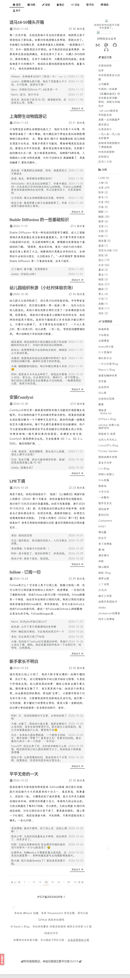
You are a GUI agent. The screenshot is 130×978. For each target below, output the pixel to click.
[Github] (114, 45)
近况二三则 (105, 161)
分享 (101, 187)
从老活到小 (105, 129)
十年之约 (103, 491)
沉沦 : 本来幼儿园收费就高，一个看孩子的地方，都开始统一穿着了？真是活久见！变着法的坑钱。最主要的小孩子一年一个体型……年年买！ (46, 738)
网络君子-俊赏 (107, 433)
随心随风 (103, 567)
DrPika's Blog (107, 419)
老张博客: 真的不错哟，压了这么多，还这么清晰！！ (39, 830)
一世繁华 (103, 497)
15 (52, 882)
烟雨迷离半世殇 (107, 457)
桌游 (101, 245)
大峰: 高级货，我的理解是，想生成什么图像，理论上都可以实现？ (39, 453)
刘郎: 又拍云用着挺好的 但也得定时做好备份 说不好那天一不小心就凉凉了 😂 (38, 846)
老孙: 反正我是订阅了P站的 (27, 636)
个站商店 (103, 335)
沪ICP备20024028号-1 (51, 896)
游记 (101, 260)
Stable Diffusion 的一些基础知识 (39, 219)
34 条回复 (79, 294)
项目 (101, 313)
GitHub (42, 919)
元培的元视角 (106, 398)
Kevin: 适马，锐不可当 (25, 94)
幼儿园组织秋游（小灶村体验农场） (42, 288)
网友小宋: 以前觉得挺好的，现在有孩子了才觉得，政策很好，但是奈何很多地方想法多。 (39, 759)
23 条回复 (79, 487)
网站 (101, 284)
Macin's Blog (106, 369)
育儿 (101, 294)
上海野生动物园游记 (28, 116)
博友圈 (102, 532)
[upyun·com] (61, 947)
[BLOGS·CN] (41, 947)
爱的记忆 (103, 514)
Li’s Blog (103, 468)
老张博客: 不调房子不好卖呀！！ (31, 548)
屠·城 (101, 549)
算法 (101, 274)
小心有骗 (103, 480)
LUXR (101, 178)
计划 (101, 298)
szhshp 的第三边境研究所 (108, 426)
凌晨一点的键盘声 (109, 119)
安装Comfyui (21, 397)
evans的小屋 (106, 346)
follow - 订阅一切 (25, 572)
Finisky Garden (108, 451)
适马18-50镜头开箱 (27, 22)
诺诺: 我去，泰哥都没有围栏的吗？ (32, 178)
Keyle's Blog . (23, 926)
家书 (101, 197)
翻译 (101, 289)
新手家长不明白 (24, 661)
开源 (101, 207)
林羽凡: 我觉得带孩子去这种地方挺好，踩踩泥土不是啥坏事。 (39, 351)
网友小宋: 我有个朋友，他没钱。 (31, 558)
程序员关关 (105, 503)
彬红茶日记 (105, 358)
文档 (101, 231)
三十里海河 (105, 352)
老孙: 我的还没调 (21, 535)
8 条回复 (79, 403)
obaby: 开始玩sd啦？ (24, 274)
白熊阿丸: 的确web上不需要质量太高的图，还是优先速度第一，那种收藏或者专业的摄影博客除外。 (43, 854)
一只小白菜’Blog (108, 363)
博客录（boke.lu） (105, 412)
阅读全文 (76, 108)
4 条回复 (79, 226)
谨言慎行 (103, 555)
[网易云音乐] (106, 49)
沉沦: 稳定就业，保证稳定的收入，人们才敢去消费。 (39, 542)
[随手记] (97, 45)
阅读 (101, 308)
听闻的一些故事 (107, 89)
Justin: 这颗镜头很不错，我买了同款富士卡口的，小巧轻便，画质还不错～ (39, 83)
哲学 (101, 192)
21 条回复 (79, 122)
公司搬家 (103, 84)
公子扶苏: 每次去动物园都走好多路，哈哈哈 (37, 197)
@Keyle (28, 913)
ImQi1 (102, 526)
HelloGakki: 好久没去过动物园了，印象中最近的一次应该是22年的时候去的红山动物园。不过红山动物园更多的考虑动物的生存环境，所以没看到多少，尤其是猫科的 (46, 188)
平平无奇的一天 (24, 774)
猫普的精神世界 (107, 375)
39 (68, 882)
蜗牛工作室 (105, 596)
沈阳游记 (103, 156)
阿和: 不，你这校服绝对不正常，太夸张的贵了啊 (39, 717)
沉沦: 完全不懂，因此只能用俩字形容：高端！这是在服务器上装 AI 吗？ (39, 461)
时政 (101, 236)
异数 (101, 561)
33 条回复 (79, 668)
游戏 (101, 255)
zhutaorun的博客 (109, 613)
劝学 (101, 70)
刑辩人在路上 (106, 474)
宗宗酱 (102, 381)
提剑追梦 (103, 509)
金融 (101, 303)
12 (33, 882)
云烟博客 (103, 340)
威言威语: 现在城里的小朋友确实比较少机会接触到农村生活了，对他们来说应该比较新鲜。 (39, 343)
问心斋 (102, 392)
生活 (101, 265)
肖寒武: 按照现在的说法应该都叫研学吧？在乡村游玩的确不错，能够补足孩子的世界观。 (39, 360)
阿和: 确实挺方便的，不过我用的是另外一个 (37, 631)
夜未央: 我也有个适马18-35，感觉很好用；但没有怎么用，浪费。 (38, 101)
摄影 (101, 211)
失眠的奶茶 (105, 65)
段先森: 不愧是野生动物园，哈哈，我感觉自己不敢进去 (39, 172)
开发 (101, 202)
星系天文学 (105, 462)
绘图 (101, 279)
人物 (101, 182)
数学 (101, 221)
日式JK (102, 590)
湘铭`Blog (104, 572)
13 (40, 882)
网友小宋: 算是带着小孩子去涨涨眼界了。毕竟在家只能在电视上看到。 (39, 204)
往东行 (102, 538)
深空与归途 (105, 250)
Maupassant (55, 913)
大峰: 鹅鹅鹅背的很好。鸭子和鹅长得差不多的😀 (39, 368)
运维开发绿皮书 (107, 601)
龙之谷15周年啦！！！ (107, 24)
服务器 (102, 240)
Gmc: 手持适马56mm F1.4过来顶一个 (34, 89)
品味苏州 (103, 387)
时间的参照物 (106, 151)
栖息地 (102, 486)
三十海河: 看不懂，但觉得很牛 (29, 269)
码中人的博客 (106, 619)
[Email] (105, 45)
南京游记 (103, 124)
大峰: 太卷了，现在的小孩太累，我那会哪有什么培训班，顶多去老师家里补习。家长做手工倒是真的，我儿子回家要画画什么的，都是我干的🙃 (46, 727)
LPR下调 (17, 481)
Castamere (105, 520)
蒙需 (101, 404)
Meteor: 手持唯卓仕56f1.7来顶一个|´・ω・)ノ (39, 76)
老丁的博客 (105, 543)
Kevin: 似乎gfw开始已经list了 (29, 621)
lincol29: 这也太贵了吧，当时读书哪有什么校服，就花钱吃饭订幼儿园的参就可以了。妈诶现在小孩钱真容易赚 (46, 749)
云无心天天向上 (107, 439)
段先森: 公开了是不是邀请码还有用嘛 (33, 626)
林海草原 (103, 329)
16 (58, 882)
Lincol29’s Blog (108, 445)
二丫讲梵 (103, 584)
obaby (102, 607)
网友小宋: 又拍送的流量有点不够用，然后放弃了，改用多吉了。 (39, 838)
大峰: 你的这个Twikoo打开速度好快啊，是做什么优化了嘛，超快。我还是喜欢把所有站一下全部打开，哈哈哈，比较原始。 (46, 644)
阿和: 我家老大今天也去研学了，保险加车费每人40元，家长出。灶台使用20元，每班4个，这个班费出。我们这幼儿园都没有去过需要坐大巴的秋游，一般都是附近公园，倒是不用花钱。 (46, 379)
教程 (101, 216)
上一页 (17, 882)
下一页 (77, 882)
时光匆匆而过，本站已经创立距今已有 (47, 961)
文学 (101, 226)
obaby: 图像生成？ (22, 467)
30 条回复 (79, 28)
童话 (101, 269)
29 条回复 (79, 578)
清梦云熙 (103, 578)
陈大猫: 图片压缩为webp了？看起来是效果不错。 (38, 862)
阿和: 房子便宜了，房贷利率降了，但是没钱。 (39, 553)
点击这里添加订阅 (78, 940)
